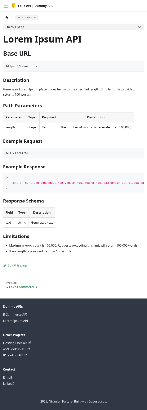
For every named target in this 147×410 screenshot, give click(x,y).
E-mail (7, 377)
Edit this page (18, 265)
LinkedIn (9, 383)
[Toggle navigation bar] (6, 6)
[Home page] (6, 17)
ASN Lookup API (14, 349)
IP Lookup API (13, 355)
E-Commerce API (15, 314)
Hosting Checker (15, 343)
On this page (15, 27)
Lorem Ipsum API (15, 321)
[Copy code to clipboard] (139, 66)
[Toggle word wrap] (132, 178)
